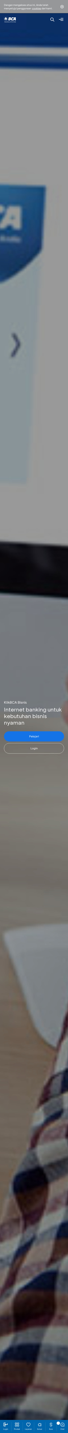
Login (34, 748)
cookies (36, 8)
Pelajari (34, 736)
